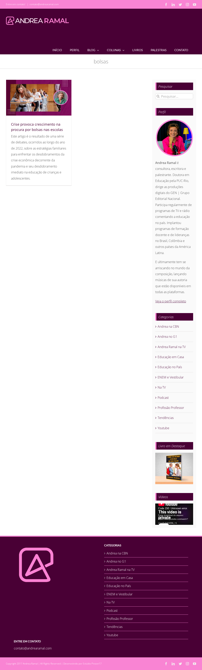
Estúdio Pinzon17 (92, 663)
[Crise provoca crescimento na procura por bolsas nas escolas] (38, 98)
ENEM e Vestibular (171, 377)
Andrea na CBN (168, 326)
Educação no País (170, 367)
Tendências (166, 418)
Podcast (163, 397)
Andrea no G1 (167, 336)
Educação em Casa (171, 357)
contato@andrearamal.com (44, 4)
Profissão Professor (171, 408)
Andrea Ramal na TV (172, 347)
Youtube (163, 428)
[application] (174, 514)
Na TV (162, 387)
